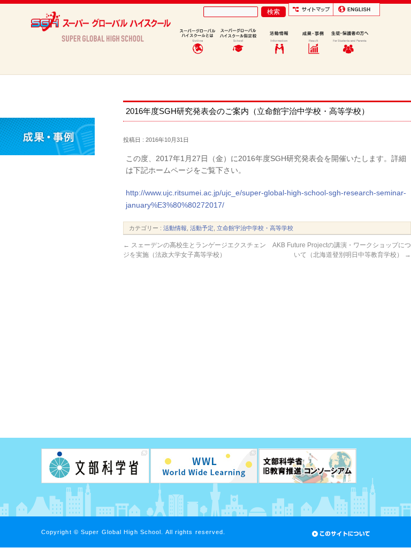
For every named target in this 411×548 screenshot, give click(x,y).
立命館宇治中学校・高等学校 (255, 228)
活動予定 (202, 228)
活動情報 (175, 228)
